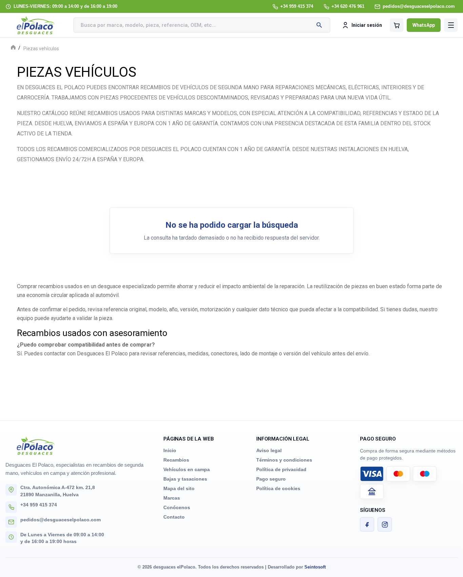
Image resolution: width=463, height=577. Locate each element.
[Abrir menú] (451, 25)
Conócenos (176, 507)
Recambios (176, 460)
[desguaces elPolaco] (35, 25)
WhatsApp (423, 25)
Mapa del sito (179, 488)
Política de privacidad (281, 469)
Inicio (169, 450)
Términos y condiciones (284, 460)
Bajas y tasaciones (185, 479)
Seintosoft (315, 567)
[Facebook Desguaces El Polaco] (367, 524)
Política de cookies (278, 488)
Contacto (174, 517)
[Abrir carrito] (396, 25)
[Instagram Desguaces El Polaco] (385, 524)
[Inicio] (13, 48)
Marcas (171, 498)
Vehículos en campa (186, 469)
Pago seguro (271, 479)
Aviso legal (269, 450)
